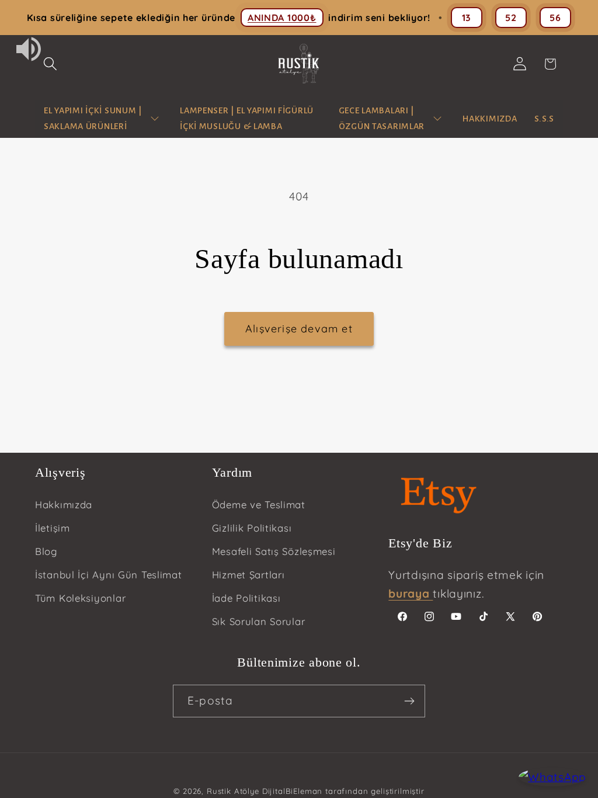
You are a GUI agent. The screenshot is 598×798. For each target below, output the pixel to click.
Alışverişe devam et (299, 328)
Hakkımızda (63, 504)
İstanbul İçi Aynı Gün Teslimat (108, 574)
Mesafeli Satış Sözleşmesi (274, 551)
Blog (46, 551)
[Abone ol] (409, 701)
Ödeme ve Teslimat (258, 504)
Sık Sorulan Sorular (258, 621)
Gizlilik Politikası (252, 528)
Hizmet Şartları (248, 574)
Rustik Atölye (233, 791)
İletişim (52, 528)
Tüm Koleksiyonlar (80, 598)
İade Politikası (246, 598)
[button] (50, 63)
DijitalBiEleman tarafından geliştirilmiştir (343, 791)
